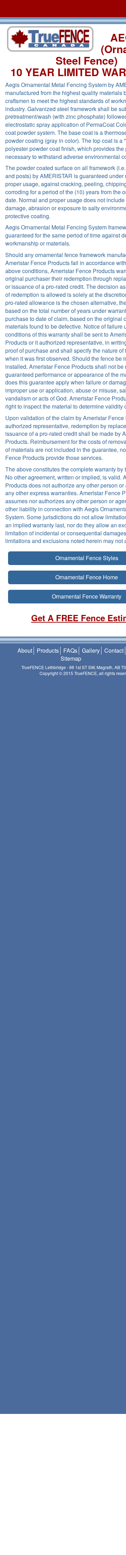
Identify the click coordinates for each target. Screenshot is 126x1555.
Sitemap (71, 658)
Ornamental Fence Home (86, 577)
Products (48, 650)
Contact (114, 650)
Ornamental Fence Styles (86, 558)
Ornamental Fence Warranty (86, 596)
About (25, 650)
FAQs (70, 650)
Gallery (91, 650)
